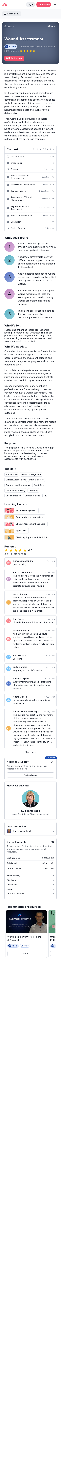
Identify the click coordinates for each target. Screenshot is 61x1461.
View (25, 953)
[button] (55, 4)
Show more (30, 752)
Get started (44, 4)
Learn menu (13, 13)
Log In (30, 4)
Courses (8, 26)
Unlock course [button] (15, 58)
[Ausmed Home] (4, 4)
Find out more (30, 775)
